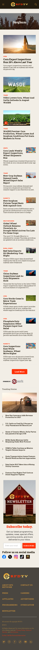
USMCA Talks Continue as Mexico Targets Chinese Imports (19, 449)
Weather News (8, 221)
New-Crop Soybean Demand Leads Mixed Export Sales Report (13, 179)
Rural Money (8, 248)
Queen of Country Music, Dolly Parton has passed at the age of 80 (20, 433)
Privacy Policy (20, 630)
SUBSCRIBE (29, 546)
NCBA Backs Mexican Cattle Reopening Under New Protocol (18, 441)
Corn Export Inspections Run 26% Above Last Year (17, 61)
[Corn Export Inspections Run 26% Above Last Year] (19, 44)
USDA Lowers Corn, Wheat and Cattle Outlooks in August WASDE (18, 100)
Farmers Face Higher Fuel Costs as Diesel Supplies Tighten (19, 474)
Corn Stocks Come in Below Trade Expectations (13, 301)
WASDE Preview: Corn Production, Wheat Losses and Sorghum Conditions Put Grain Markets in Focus (18, 135)
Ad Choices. (14, 632)
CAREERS (25, 593)
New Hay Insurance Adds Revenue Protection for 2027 (19, 416)
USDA (5, 56)
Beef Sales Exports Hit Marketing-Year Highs (13, 253)
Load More (19, 372)
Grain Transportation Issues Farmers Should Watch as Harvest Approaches (20, 457)
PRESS (5, 593)
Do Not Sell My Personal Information (13, 635)
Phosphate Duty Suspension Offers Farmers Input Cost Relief (12, 325)
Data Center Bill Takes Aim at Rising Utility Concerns (19, 465)
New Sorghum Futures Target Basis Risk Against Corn (13, 203)
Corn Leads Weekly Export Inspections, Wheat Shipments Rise (13, 154)
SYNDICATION (27, 605)
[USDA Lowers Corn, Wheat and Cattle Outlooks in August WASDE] (19, 84)
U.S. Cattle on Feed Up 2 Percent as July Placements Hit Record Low (19, 424)
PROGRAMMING (9, 605)
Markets (6, 198)
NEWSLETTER (8, 611)
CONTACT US (26, 585)
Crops (19, 18)
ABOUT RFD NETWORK (7, 586)
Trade (5, 95)
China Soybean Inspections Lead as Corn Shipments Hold (13, 277)
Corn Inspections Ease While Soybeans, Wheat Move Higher (11, 350)
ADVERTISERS (27, 599)
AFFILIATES (7, 599)
